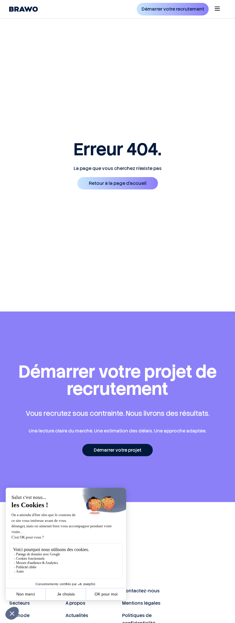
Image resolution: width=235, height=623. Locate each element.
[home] (23, 9)
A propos (75, 603)
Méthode (19, 615)
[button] (217, 9)
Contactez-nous (141, 591)
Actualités (77, 615)
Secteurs (19, 603)
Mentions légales (141, 603)
